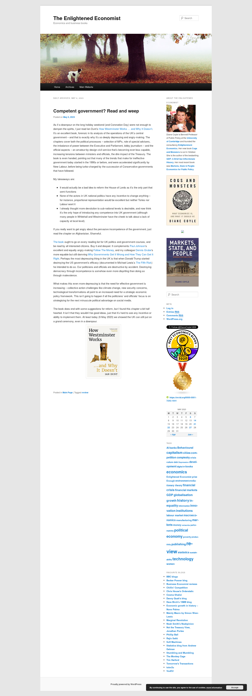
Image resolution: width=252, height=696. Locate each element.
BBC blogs (172, 576)
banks (173, 448)
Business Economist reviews (181, 584)
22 (168, 427)
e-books (188, 466)
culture (169, 462)
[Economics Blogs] (182, 394)
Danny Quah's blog (176, 598)
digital (180, 466)
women (170, 563)
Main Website (86, 87)
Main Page (68, 392)
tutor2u (170, 667)
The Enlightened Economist (87, 18)
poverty (187, 536)
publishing (178, 544)
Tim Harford (172, 660)
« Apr (173, 434)
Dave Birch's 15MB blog (179, 602)
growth (171, 500)
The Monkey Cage (175, 656)
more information (214, 687)
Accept (234, 687)
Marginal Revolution (177, 620)
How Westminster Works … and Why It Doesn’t (125, 129)
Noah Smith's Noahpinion (180, 623)
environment (182, 480)
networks (186, 525)
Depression (183, 462)
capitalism (174, 452)
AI (167, 448)
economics (176, 472)
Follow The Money (103, 250)
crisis (193, 457)
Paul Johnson (137, 246)
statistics (183, 552)
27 (190, 427)
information (184, 505)
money (177, 525)
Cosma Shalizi (174, 594)
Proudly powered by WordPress (126, 684)
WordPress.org (174, 319)
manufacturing (184, 520)
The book (58, 242)
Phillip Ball (172, 634)
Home (57, 87)
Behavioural (185, 448)
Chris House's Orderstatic (180, 591)
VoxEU (169, 671)
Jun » (190, 434)
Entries (172, 311)
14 (195, 420)
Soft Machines (174, 642)
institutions (184, 510)
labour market (174, 515)
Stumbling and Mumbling (180, 652)
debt (176, 462)
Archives (69, 87)
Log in (169, 308)
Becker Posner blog (176, 580)
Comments (174, 315)
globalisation (183, 495)
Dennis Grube (143, 250)
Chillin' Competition (177, 587)
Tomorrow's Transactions (179, 663)
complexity (183, 457)
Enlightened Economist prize (181, 476)
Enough (170, 480)
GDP (169, 495)
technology (183, 559)
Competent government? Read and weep (96, 111)
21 (195, 424)
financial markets (186, 490)
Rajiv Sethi (172, 638)
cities (186, 453)
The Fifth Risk (144, 262)
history (183, 500)
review (85, 392)
